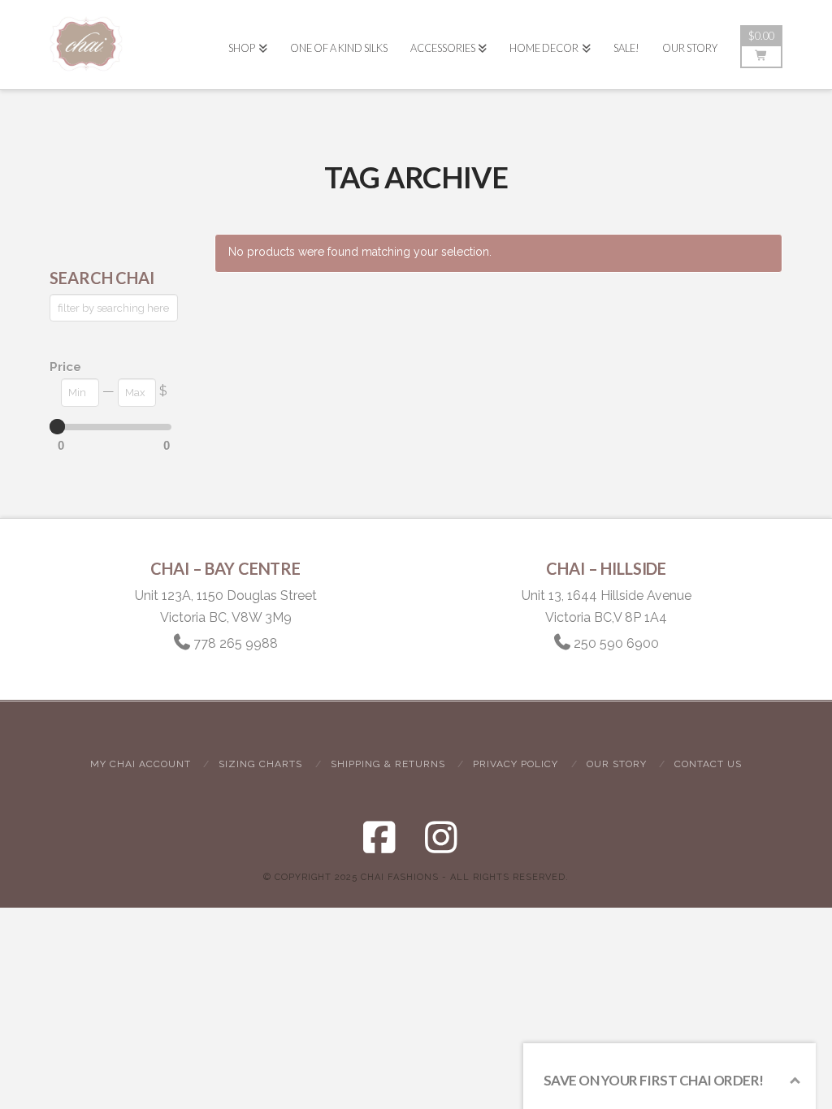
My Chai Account (140, 764)
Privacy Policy (515, 764)
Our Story (617, 764)
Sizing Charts (260, 764)
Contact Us (708, 764)
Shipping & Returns (388, 764)
